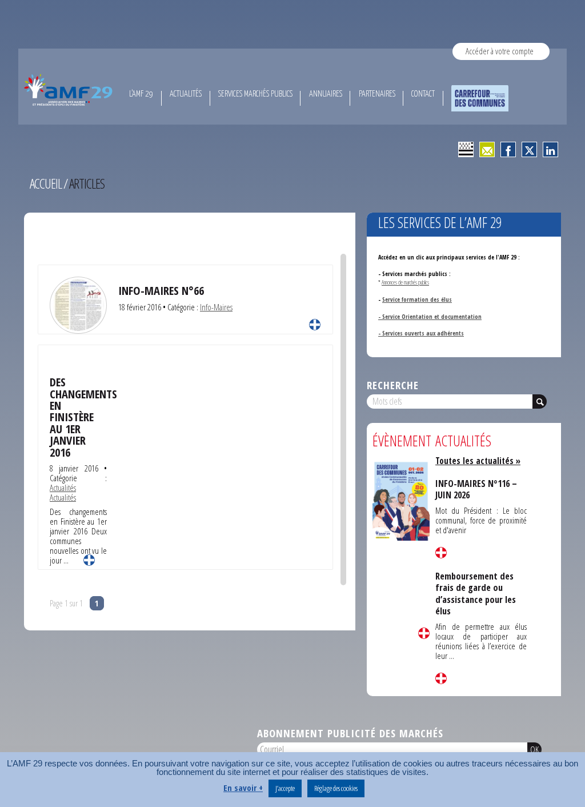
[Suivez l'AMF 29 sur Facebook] (508, 149)
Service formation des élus (417, 299)
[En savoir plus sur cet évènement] (401, 500)
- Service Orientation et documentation (430, 317)
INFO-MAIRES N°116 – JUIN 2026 (476, 489)
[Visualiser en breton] (466, 149)
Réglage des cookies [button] (336, 788)
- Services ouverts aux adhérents (421, 333)
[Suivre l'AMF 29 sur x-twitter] (529, 149)
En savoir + (243, 788)
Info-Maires (216, 307)
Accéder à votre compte (500, 51)
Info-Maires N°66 (161, 290)
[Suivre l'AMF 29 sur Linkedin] (550, 149)
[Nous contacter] (487, 149)
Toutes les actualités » (477, 460)
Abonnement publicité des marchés (350, 733)
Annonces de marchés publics (405, 282)
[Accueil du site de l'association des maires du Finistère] (69, 90)
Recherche (393, 385)
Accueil (46, 183)
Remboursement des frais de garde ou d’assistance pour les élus (475, 593)
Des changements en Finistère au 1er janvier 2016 (83, 417)
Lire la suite (314, 324)
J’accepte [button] (285, 788)
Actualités (63, 487)
